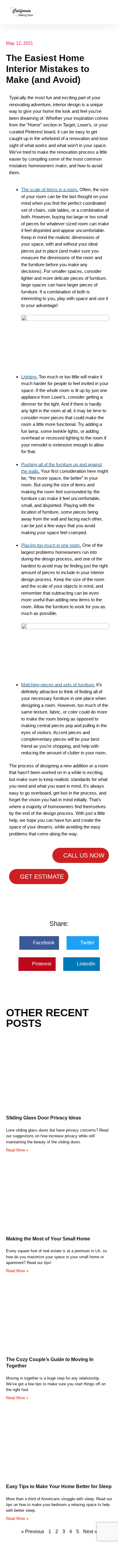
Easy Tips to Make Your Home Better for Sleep (59, 1486)
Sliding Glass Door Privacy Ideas (43, 1117)
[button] (107, 12)
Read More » (17, 1150)
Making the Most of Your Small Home (48, 1238)
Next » (90, 1531)
